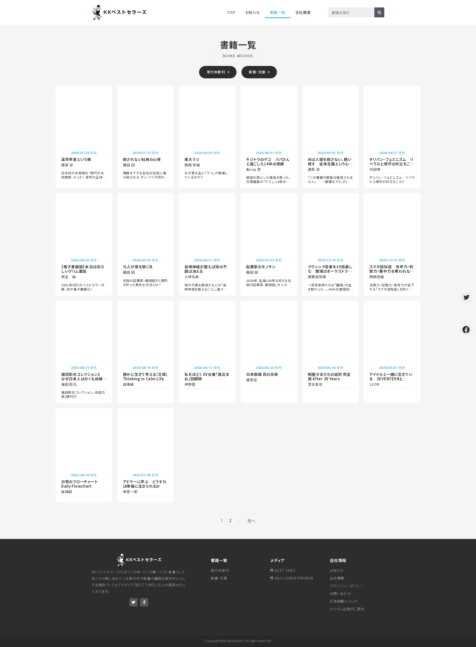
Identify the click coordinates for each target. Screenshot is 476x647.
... (239, 520)
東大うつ (191, 159)
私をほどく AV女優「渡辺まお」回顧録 (206, 376)
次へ (251, 520)
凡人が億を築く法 (138, 266)
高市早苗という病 (76, 159)
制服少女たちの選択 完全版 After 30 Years (329, 376)
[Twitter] (133, 602)
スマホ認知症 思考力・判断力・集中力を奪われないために (391, 271)
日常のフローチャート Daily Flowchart (81, 484)
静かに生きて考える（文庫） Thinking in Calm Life (147, 376)
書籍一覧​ (277, 12)
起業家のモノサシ (261, 266)
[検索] (379, 12)
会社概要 (303, 12)
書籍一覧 (219, 560)
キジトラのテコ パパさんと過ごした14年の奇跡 (268, 161)
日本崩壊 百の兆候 (262, 374)
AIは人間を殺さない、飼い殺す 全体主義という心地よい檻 (330, 164)
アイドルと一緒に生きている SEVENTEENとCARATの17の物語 (391, 379)
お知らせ (252, 12)
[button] (217, 72)
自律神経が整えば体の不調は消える (205, 269)
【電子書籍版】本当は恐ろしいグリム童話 (82, 269)
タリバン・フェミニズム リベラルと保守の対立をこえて (391, 164)
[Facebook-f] (144, 602)
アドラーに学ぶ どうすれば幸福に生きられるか (145, 484)
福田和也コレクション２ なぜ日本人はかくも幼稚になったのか (83, 379)
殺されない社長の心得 (142, 159)
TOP (231, 12)
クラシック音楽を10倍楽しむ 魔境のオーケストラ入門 (330, 271)
